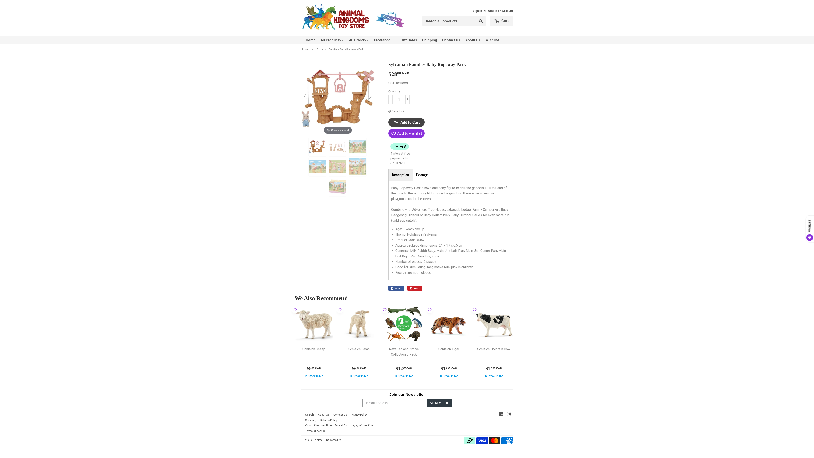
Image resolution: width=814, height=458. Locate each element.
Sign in (477, 11)
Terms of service (315, 431)
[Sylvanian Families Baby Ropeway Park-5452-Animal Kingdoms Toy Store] (317, 147)
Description (400, 175)
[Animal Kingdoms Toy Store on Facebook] (501, 415)
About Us (323, 414)
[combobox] (454, 21)
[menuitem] (308, 40)
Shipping (310, 420)
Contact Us (340, 414)
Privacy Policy (359, 414)
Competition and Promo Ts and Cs (326, 425)
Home (304, 49)
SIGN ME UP (439, 403)
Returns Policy (328, 420)
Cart (504, 20)
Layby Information (362, 425)
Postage (422, 175)
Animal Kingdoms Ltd (328, 439)
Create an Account (500, 11)
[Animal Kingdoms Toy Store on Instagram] (509, 415)
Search (309, 414)
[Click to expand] (338, 98)
